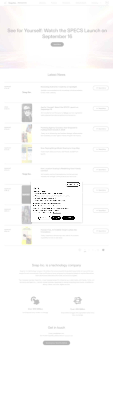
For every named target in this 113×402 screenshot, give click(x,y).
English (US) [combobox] (71, 184)
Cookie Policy (57, 213)
